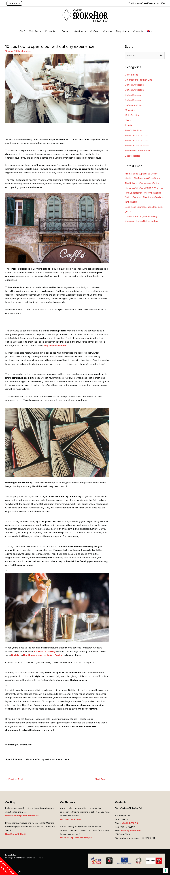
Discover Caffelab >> (70, 819)
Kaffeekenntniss (133, 105)
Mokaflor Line (132, 115)
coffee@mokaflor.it (131, 830)
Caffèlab (94, 31)
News (128, 120)
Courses (107, 31)
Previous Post (14, 779)
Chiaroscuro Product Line (138, 79)
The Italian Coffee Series (137, 150)
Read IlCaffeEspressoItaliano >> (22, 815)
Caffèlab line (131, 74)
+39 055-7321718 (130, 823)
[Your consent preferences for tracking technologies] (165, 870)
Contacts (138, 31)
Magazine (121, 31)
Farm (65, 31)
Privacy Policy (10, 855)
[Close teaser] (19, 871)
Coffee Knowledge (134, 84)
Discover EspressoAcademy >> (76, 837)
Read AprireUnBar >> (16, 834)
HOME (21, 31)
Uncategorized (132, 155)
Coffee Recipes (133, 94)
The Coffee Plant (134, 130)
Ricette (128, 125)
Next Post (102, 779)
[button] (9, 865)
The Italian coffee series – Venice (142, 183)
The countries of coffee (137, 135)
